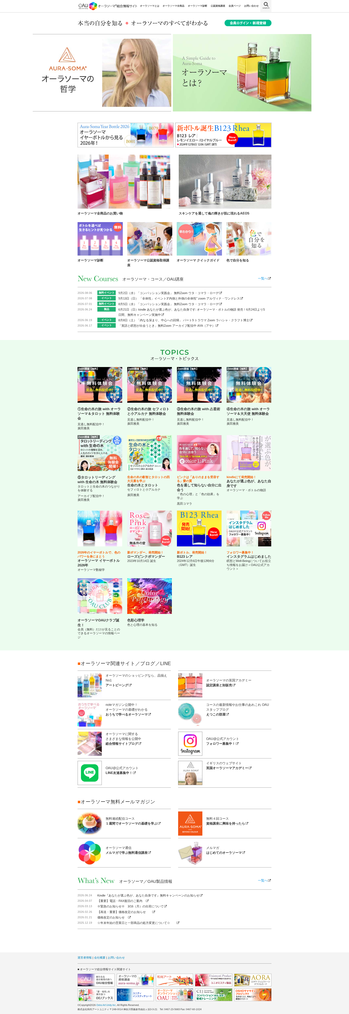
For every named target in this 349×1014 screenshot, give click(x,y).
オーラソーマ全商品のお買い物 (100, 213)
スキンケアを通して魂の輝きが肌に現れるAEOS (214, 213)
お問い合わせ (251, 5)
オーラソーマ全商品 (173, 5)
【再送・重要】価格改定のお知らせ (124, 912)
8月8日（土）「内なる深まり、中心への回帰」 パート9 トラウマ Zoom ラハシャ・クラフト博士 (183, 320)
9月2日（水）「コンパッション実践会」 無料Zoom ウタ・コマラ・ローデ (168, 293)
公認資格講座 (218, 5)
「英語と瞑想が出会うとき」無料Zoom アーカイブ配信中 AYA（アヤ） (166, 325)
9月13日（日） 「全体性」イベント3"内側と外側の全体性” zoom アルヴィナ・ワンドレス (179, 298)
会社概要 (99, 957)
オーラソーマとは (149, 5)
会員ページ (235, 5)
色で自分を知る (237, 260)
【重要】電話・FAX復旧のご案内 (121, 901)
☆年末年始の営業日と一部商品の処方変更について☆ (136, 923)
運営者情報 (85, 957)
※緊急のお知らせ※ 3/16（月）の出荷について (130, 906)
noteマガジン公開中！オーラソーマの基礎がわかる (127, 709)
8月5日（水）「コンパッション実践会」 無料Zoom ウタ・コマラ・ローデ (168, 304)
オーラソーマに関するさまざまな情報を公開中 (123, 738)
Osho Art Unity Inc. (106, 1005)
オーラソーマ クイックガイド (198, 260)
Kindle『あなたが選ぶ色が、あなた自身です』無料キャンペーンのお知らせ (148, 895)
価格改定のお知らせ (112, 917)
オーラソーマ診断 (197, 5)
